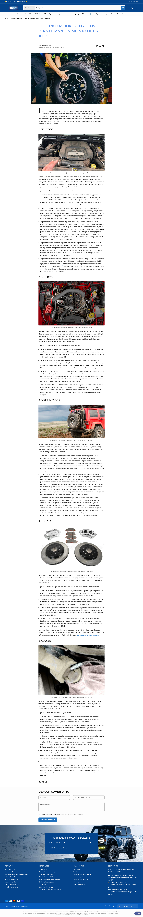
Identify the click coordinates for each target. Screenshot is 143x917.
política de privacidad (12, 884)
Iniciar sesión (134, 1)
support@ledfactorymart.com (124, 875)
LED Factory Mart (123, 889)
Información (120, 14)
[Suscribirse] (92, 848)
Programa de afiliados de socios (49, 879)
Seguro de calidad (11, 882)
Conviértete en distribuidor (48, 877)
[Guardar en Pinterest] (103, 46)
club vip (76, 882)
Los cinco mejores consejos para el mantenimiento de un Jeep (33, 18)
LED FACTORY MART (13, 906)
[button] (6, 7)
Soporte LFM (108, 14)
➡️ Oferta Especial (95, 14)
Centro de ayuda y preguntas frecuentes (52, 872)
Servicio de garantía (11, 879)
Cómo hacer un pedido (46, 874)
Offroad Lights (48, 14)
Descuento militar (79, 884)
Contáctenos (43, 869)
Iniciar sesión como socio (81, 879)
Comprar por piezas (63, 14)
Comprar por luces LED (24, 14)
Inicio (7, 18)
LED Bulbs (38, 14)
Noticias (13, 18)
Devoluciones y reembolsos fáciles (16, 874)
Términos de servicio (46, 887)
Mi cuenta (76, 869)
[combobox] (80, 7)
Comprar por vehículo (79, 14)
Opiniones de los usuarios (13, 872)
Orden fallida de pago (46, 882)
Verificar (76, 872)
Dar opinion (43, 884)
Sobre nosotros (10, 869)
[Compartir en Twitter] (100, 46)
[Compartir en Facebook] (96, 46)
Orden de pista (78, 877)
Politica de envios (10, 877)
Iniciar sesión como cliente (82, 874)
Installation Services (11, 887)
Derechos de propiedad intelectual (50, 889)
